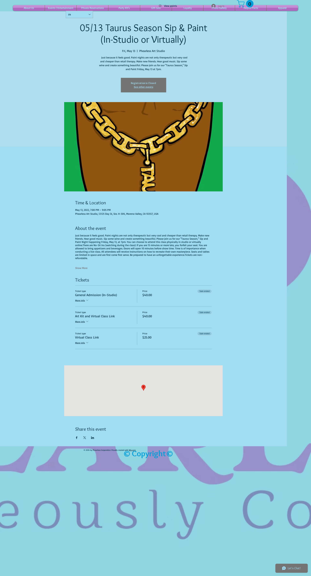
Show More (81, 268)
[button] (246, 3)
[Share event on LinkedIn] (92, 437)
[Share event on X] (84, 437)
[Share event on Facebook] (76, 437)
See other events (143, 87)
